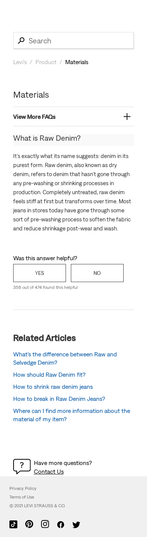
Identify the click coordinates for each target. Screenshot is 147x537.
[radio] (39, 273)
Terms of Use (21, 497)
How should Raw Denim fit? (49, 374)
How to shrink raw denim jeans (53, 386)
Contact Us (49, 471)
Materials (76, 61)
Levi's (20, 61)
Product (46, 61)
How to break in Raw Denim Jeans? (59, 398)
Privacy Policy (23, 488)
